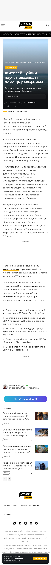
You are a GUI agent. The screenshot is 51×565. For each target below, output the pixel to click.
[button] (40, 558)
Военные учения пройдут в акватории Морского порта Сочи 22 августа (17, 432)
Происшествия (38, 34)
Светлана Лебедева (17, 386)
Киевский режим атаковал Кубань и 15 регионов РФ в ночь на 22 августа (17, 466)
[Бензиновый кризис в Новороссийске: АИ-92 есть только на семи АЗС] (41, 416)
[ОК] (31, 523)
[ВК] (20, 523)
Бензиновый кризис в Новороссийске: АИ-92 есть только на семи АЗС (16, 416)
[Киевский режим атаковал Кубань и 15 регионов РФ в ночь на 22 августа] (41, 465)
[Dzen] (25, 523)
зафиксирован (11, 269)
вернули (32, 286)
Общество (20, 34)
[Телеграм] (36, 523)
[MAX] (15, 523)
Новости (7, 34)
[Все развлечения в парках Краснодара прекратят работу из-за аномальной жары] (41, 449)
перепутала (9, 296)
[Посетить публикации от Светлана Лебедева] (5, 386)
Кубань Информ (11, 63)
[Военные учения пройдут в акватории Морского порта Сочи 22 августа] (41, 432)
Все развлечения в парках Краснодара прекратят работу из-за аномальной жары (17, 449)
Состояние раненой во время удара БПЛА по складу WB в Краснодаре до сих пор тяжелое (24, 321)
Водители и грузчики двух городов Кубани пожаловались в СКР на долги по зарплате (25, 331)
